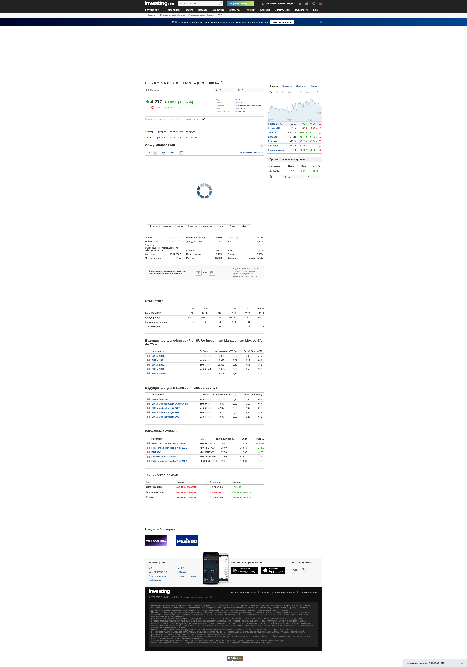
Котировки (152, 9)
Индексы (301, 86)
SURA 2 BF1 (158, 360)
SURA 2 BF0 (158, 369)
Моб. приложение (157, 572)
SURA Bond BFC (160, 399)
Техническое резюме (162, 475)
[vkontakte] (295, 570)
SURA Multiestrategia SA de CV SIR (170, 404)
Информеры (154, 580)
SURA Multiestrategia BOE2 (166, 408)
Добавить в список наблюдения (303, 177)
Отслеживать (225, 90)
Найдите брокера (159, 529)
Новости (202, 10)
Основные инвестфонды (201, 15)
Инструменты (282, 10)
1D (163, 152)
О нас (181, 568)
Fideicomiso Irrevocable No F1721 (169, 448)
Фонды (151, 15)
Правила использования (243, 592)
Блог (150, 568)
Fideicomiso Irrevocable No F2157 (169, 461)
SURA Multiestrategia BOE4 (166, 417)
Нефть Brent (275, 124)
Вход (261, 3)
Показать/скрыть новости (181, 153)
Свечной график (150, 153)
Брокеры (265, 10)
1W (167, 152)
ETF (220, 15)
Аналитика (218, 10)
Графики (250, 10)
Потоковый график (250, 152)
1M (172, 152)
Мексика (239, 102)
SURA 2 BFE (158, 356)
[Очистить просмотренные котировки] (270, 176)
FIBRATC (156, 452)
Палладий (273, 145)
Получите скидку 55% (240, 3)
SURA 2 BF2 (158, 365)
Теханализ (234, 10)
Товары (274, 86)
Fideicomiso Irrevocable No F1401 (169, 443)
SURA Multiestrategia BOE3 (166, 412)
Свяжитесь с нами (187, 576)
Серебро (272, 137)
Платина (272, 141)
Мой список (174, 10)
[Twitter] (304, 570)
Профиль (160, 137)
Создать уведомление (252, 90)
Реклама (182, 572)
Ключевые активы (160, 431)
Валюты (287, 86)
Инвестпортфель (157, 576)
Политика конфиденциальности (277, 592)
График (161, 131)
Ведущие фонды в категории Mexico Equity (180, 388)
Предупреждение (308, 592)
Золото (272, 132)
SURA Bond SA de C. (280, 171)
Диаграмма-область (155, 153)
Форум (190, 131)
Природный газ (276, 150)
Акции (313, 86)
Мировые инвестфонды (172, 15)
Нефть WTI (274, 128)
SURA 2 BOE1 (159, 373)
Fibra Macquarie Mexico (163, 456)
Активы (194, 137)
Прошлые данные (178, 137)
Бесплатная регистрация (279, 3)
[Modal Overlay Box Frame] (34, 644)
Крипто (189, 10)
